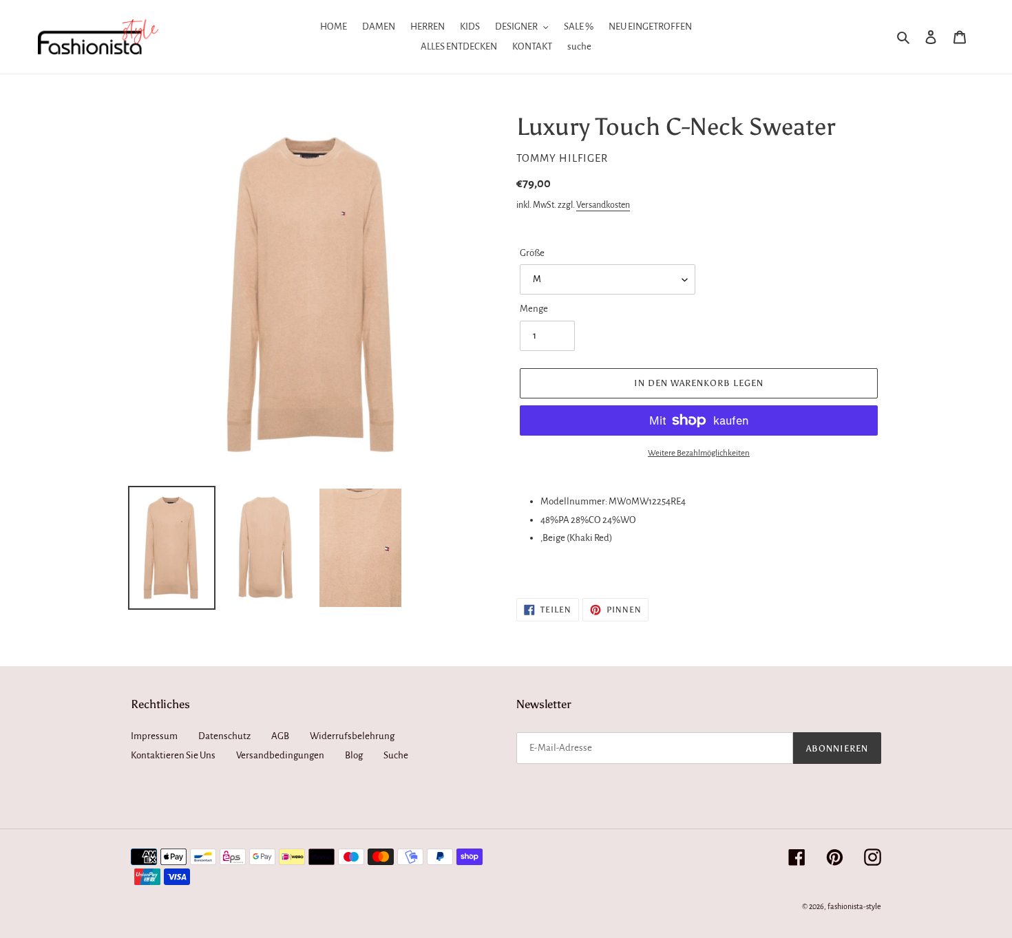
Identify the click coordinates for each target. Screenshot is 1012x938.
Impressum (154, 736)
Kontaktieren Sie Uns (173, 755)
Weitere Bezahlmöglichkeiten (699, 453)
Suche (395, 755)
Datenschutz (224, 736)
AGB (280, 736)
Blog (354, 755)
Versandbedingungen (280, 755)
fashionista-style (854, 906)
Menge (534, 308)
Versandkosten (603, 205)
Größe (532, 253)
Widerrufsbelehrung (352, 736)
